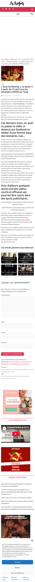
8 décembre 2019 (7, 95)
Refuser (17, 567)
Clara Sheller (25, 220)
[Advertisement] (17, 34)
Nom (3, 322)
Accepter (17, 562)
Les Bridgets (5, 59)
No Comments (18, 95)
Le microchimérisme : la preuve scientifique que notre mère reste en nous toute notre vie (16, 492)
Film (3, 61)
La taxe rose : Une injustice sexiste (20, 497)
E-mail (3, 332)
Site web (4, 342)
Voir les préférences (17, 573)
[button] (32, 541)
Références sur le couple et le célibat (22, 59)
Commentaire (6, 295)
